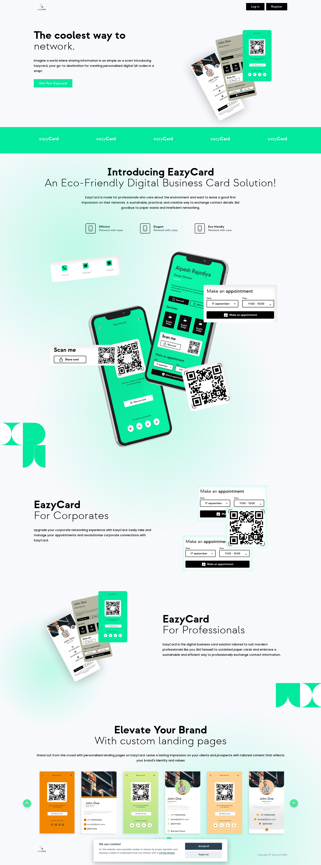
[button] (169, 838)
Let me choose (167, 852)
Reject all (203, 854)
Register (276, 6)
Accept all (203, 846)
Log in (255, 6)
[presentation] (27, 803)
